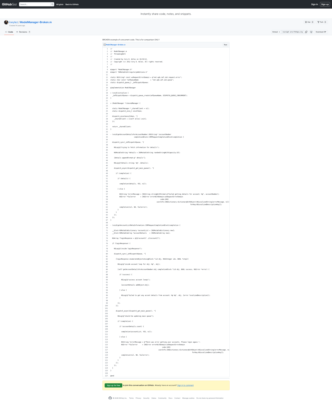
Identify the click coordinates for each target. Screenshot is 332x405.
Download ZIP (321, 32)
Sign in (314, 4)
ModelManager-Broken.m (36, 22)
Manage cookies (188, 398)
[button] (306, 32)
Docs (170, 398)
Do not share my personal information (209, 398)
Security (146, 398)
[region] (166, 212)
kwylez (13, 22)
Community (162, 398)
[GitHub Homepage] (110, 398)
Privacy (138, 398)
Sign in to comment (185, 385)
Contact (177, 398)
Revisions (24, 32)
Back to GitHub (72, 4)
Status (153, 398)
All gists (59, 4)
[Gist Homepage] (9, 4)
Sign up (325, 4)
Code (10, 32)
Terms (131, 398)
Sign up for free (113, 385)
